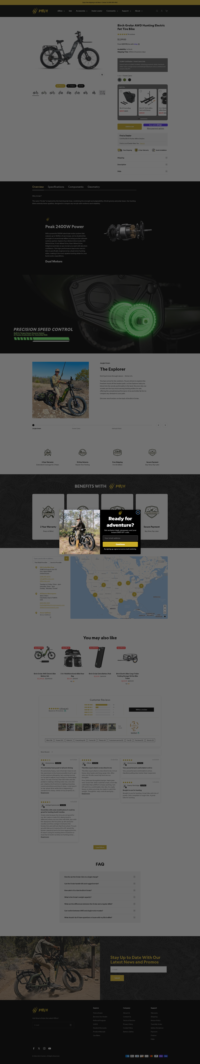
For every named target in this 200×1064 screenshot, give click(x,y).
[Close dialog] (138, 512)
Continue (120, 544)
